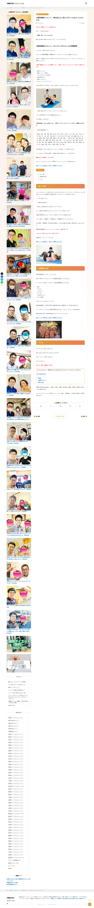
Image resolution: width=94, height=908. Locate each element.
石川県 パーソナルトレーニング (15, 758)
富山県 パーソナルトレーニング (15, 756)
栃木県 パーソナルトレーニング (15, 772)
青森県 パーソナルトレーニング (15, 737)
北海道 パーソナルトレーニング (15, 734)
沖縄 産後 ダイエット (13, 731)
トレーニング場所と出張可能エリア (16, 690)
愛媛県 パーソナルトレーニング (15, 835)
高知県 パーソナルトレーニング (15, 838)
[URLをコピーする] (80, 406)
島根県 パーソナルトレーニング (15, 819)
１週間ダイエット (42, 380)
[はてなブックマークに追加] (60, 406)
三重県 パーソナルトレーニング (15, 797)
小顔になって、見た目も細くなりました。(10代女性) (19, 489)
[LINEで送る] (70, 406)
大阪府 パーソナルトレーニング (15, 805)
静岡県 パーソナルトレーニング (15, 791)
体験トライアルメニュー (14, 687)
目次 (40, 170)
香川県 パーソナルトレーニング (15, 832)
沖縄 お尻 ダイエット (13, 723)
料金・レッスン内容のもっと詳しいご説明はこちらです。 (49, 165)
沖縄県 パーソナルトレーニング (15, 717)
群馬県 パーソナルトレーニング (15, 775)
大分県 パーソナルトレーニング (15, 852)
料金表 (39, 378)
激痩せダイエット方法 (13, 863)
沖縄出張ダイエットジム (15, 3)
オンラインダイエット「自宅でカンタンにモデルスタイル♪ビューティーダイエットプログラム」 (18, 697)
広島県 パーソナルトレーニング (15, 824)
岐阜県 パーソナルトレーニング (15, 789)
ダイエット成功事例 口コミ (14, 860)
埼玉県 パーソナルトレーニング (15, 778)
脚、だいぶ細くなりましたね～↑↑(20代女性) (17, 511)
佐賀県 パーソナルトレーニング (15, 843)
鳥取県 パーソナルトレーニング (15, 816)
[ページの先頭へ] (89, 904)
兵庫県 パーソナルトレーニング (15, 808)
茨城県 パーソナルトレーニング (15, 769)
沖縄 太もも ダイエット (13, 726)
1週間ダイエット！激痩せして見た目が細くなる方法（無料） (17, 702)
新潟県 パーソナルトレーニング (15, 753)
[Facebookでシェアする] (51, 406)
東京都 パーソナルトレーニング (15, 783)
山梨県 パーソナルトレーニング (15, 764)
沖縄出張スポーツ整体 (12, 882)
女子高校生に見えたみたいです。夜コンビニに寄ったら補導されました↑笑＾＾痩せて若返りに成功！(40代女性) (18, 631)
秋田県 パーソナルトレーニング (15, 745)
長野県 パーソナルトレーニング (42, 14)
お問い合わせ (41, 382)
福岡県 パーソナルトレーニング (15, 841)
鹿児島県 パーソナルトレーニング (16, 857)
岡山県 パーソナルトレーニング (15, 821)
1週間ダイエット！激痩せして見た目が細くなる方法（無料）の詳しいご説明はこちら (68, 898)
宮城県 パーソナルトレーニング (15, 742)
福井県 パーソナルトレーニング (15, 761)
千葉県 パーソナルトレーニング (15, 780)
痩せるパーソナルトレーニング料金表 (17, 681)
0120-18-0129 (42, 374)
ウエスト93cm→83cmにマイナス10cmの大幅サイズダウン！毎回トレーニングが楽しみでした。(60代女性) (19, 250)
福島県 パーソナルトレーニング (15, 750)
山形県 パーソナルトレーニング (15, 748)
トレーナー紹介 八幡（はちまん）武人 (17, 692)
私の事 (9, 868)
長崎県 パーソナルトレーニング (15, 846)
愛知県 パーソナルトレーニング (15, 794)
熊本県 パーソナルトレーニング (15, 849)
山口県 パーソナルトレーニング (15, 827)
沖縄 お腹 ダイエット (13, 728)
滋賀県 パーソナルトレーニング (15, 800)
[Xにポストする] (41, 406)
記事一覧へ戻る (60, 416)
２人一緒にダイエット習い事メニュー (17, 684)
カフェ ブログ (11, 865)
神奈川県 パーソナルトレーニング (16, 786)
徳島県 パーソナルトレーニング (15, 830)
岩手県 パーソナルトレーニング (15, 739)
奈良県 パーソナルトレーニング (15, 811)
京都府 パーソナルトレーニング (15, 802)
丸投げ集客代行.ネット (12, 884)
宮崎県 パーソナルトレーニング (15, 854)
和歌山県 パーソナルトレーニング (16, 813)
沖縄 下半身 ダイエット (13, 720)
